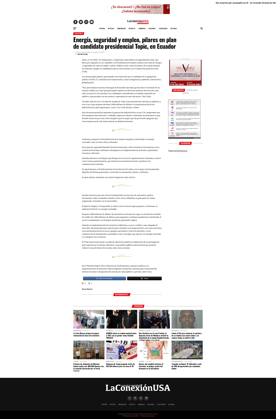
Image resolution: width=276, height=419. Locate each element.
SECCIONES (152, 28)
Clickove (155, 414)
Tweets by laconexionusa (177, 151)
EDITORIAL (173, 28)
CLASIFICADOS (163, 28)
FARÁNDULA (142, 28)
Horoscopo (197, 138)
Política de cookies (147, 416)
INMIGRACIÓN (121, 28)
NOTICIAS (111, 28)
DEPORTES (132, 28)
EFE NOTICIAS (83, 54)
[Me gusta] (83, 283)
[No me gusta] (89, 283)
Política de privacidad (130, 416)
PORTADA (102, 28)
